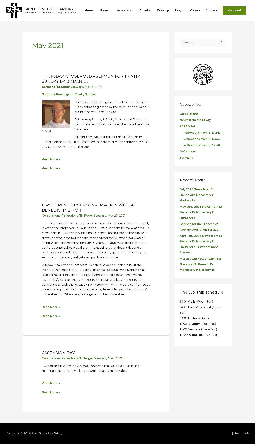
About (103, 10)
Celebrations (51, 215)
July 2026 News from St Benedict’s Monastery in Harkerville (197, 195)
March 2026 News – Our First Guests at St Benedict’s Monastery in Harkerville (200, 264)
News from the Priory (195, 120)
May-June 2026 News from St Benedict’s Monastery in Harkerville (201, 212)
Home (89, 10)
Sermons (48, 86)
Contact (211, 10)
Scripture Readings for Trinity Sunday (69, 94)
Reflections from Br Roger (202, 139)
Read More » (51, 159)
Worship (163, 10)
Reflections (70, 215)
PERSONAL (188, 126)
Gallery (195, 10)
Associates (125, 10)
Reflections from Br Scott (201, 145)
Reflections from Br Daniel (202, 132)
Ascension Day (58, 353)
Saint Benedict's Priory (49, 9)
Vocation (145, 10)
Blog (178, 10)
